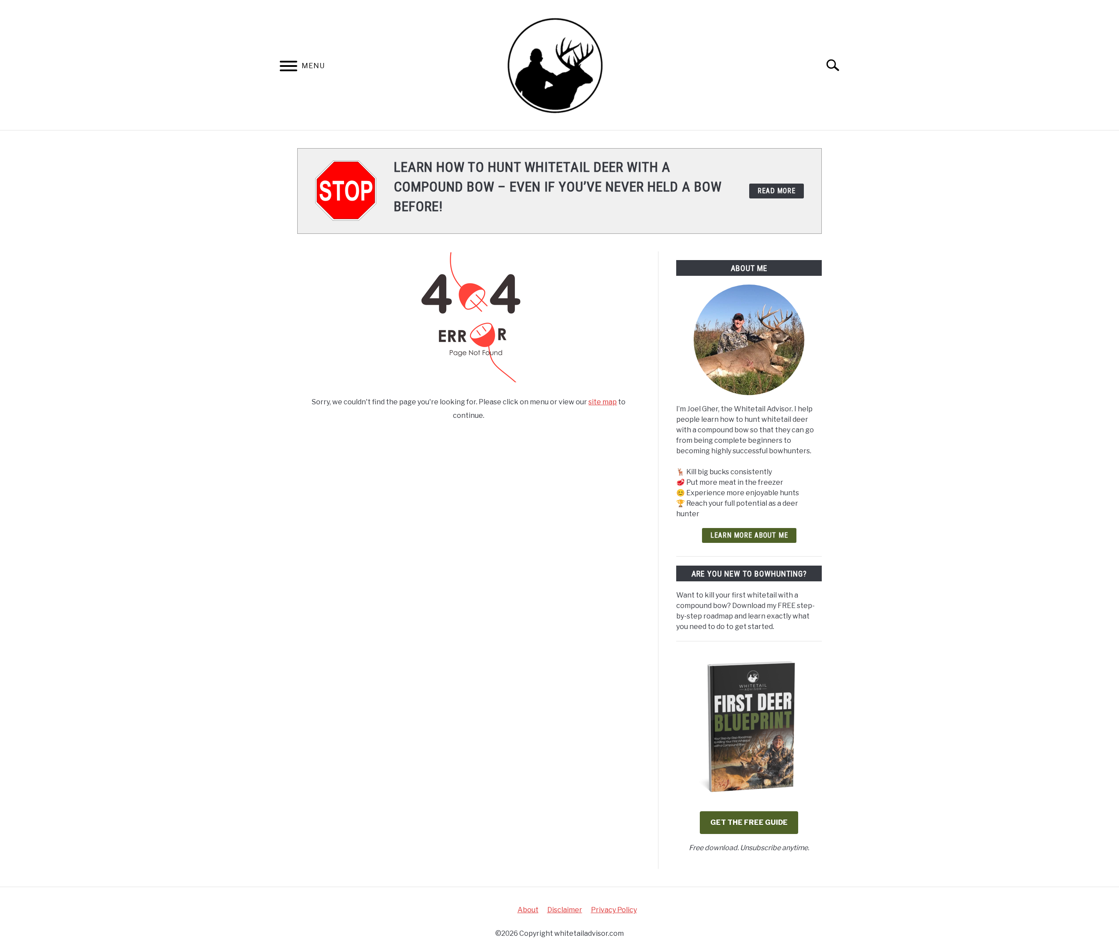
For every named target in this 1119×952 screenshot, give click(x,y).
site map (602, 402)
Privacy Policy (614, 910)
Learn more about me (749, 535)
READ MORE (777, 191)
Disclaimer (564, 910)
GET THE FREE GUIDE (749, 822)
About (528, 910)
